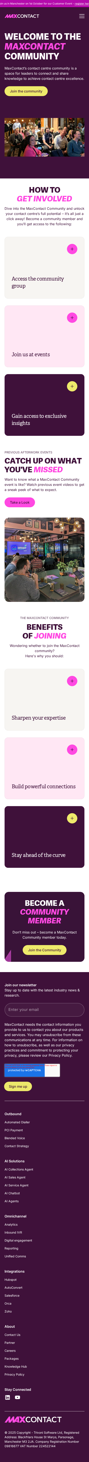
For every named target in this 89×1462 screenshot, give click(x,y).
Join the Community (44, 950)
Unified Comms (15, 1256)
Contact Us (12, 1335)
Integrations (15, 1271)
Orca (8, 1303)
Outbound (13, 1114)
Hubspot (11, 1279)
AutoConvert (13, 1287)
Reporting (11, 1248)
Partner (10, 1342)
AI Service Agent (17, 1185)
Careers (10, 1350)
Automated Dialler (17, 1122)
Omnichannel (15, 1216)
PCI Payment (14, 1130)
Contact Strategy (17, 1146)
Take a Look (20, 502)
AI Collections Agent (19, 1169)
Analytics (11, 1224)
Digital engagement (18, 1240)
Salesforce (12, 1295)
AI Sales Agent (15, 1177)
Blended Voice (15, 1138)
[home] (22, 16)
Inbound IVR (13, 1232)
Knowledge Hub (16, 1366)
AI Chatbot (12, 1193)
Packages (12, 1358)
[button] (79, 16)
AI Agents (12, 1201)
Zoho (8, 1311)
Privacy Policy (60, 1055)
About (10, 1326)
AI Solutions (15, 1161)
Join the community (26, 91)
